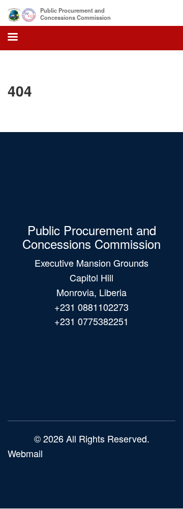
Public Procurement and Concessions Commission (75, 13)
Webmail (25, 453)
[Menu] (12, 38)
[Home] (22, 13)
